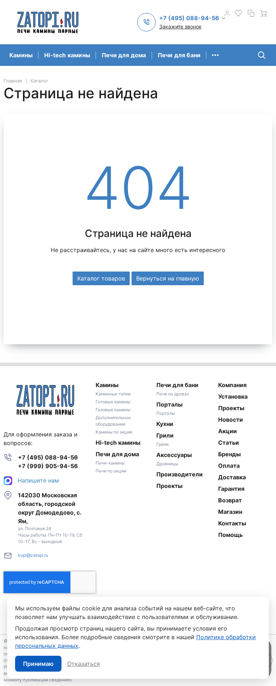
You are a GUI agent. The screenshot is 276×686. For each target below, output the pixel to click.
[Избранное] (238, 13)
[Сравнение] (251, 13)
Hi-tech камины (67, 55)
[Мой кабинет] (227, 13)
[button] (192, 18)
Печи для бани (179, 55)
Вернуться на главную (167, 278)
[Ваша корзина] (263, 13)
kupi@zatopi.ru (33, 555)
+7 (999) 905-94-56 (48, 466)
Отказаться (83, 663)
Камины (21, 55)
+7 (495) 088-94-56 (48, 457)
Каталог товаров (101, 278)
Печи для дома (124, 55)
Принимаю (38, 663)
